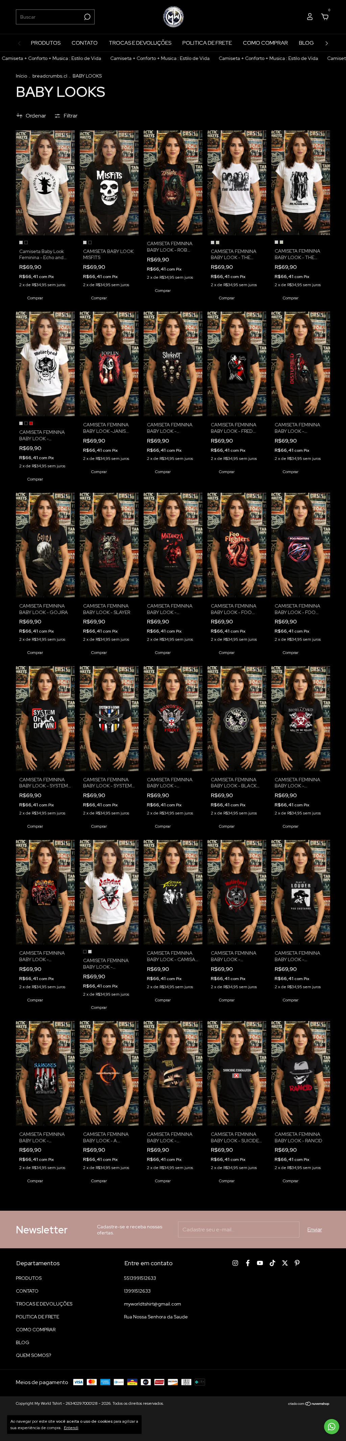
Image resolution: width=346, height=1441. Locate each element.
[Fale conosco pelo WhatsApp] (331, 1426)
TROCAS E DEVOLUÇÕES (140, 42)
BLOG (306, 42)
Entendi (71, 1428)
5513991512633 (140, 1278)
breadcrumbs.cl (49, 76)
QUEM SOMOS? (33, 1355)
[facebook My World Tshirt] (248, 1263)
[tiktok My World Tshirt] (272, 1263)
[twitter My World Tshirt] (285, 1263)
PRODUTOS (45, 42)
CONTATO (85, 42)
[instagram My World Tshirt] (235, 1263)
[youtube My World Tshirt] (260, 1263)
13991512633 (137, 1291)
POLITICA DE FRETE (207, 42)
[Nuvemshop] (309, 1404)
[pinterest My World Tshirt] (297, 1263)
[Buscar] (86, 17)
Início (21, 76)
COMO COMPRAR (265, 42)
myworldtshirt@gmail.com (152, 1304)
